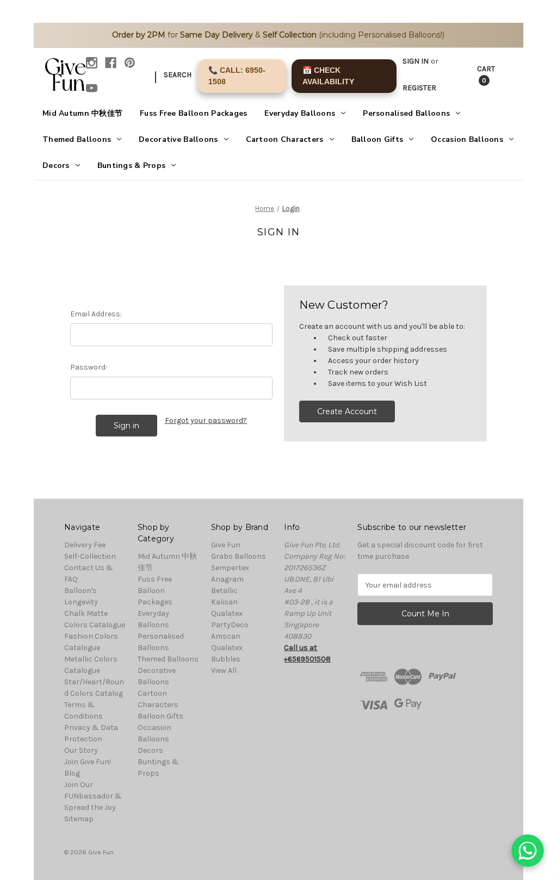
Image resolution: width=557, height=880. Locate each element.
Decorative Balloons (178, 139)
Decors (56, 165)
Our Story (81, 750)
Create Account (347, 411)
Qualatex (227, 613)
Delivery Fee (85, 545)
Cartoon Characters (285, 139)
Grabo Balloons (238, 556)
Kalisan (224, 602)
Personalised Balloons (406, 113)
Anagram (227, 579)
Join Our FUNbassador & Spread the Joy (93, 796)
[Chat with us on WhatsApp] (527, 850)
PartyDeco (230, 624)
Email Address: (96, 314)
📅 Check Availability (328, 76)
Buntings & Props (131, 165)
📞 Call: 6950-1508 (236, 76)
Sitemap (79, 818)
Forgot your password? (206, 420)
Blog (72, 773)
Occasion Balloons (467, 139)
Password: (88, 367)
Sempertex (230, 567)
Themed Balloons (76, 139)
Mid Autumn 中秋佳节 (82, 113)
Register (419, 87)
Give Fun (225, 545)
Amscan (225, 636)
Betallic (224, 590)
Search (177, 74)
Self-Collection (90, 556)
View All (224, 670)
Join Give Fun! (87, 761)
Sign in (416, 61)
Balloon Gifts (377, 139)
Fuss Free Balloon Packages (193, 113)
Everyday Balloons (299, 113)
